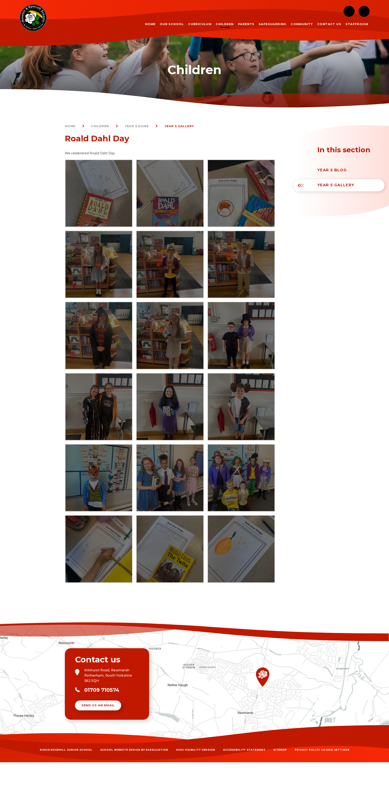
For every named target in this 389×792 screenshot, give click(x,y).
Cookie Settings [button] (335, 749)
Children (100, 126)
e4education (157, 749)
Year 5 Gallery (179, 126)
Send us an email (98, 705)
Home (70, 126)
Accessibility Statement (244, 749)
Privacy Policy (307, 749)
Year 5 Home (137, 126)
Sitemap (280, 749)
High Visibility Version (195, 749)
